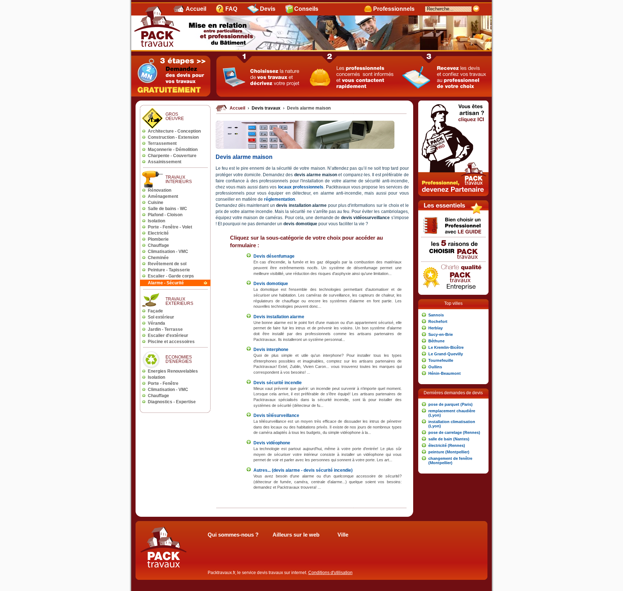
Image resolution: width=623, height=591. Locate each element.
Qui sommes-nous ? (233, 535)
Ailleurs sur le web (296, 535)
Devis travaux (267, 108)
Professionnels (394, 9)
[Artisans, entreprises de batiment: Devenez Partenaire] (453, 194)
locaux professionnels (300, 187)
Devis (267, 9)
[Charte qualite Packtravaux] (453, 290)
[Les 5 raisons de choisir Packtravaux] (453, 259)
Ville (342, 535)
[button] (453, 315)
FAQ (231, 9)
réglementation (279, 199)
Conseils (306, 9)
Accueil (196, 9)
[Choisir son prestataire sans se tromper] (453, 235)
